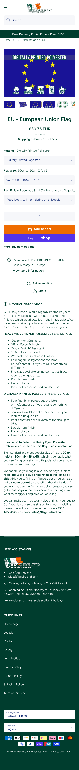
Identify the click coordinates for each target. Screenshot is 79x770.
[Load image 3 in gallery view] (36, 104)
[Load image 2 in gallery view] (22, 104)
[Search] (7, 20)
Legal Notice (12, 658)
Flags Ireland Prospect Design (33, 751)
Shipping (24, 139)
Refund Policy (13, 676)
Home (7, 39)
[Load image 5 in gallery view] (62, 104)
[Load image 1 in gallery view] (9, 104)
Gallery (8, 650)
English (11, 729)
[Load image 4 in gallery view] (49, 104)
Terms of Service (15, 693)
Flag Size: (27, 170)
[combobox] (39, 20)
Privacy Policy (12, 667)
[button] (73, 7)
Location (9, 632)
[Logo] (39, 7)
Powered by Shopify (61, 751)
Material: (27, 150)
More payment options (19, 246)
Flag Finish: (39, 190)
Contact (9, 641)
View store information (28, 270)
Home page (11, 624)
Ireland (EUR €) (16, 716)
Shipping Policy (14, 684)
